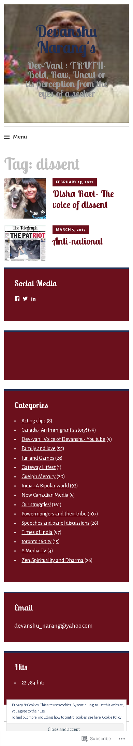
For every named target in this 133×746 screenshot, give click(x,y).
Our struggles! (36, 504)
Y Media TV (33, 550)
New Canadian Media (45, 495)
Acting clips (33, 420)
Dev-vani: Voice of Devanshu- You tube (63, 439)
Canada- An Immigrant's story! (54, 430)
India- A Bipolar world (45, 485)
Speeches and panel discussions (55, 523)
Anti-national (78, 241)
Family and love (38, 448)
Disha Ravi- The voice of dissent (83, 199)
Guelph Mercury (38, 476)
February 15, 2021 (74, 182)
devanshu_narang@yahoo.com (53, 626)
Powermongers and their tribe (54, 513)
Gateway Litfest (38, 467)
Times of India (37, 532)
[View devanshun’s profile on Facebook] (17, 298)
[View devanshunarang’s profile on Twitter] (25, 298)
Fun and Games (37, 458)
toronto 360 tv (36, 541)
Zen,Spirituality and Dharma (52, 560)
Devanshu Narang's (66, 39)
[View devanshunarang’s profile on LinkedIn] (33, 298)
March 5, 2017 (71, 229)
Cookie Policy (111, 717)
